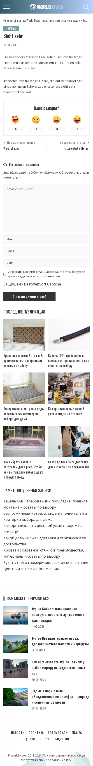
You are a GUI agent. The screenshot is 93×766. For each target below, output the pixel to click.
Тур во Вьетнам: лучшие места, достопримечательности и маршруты (60, 640)
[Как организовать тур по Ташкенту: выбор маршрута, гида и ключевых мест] (15, 668)
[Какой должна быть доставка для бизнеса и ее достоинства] (69, 441)
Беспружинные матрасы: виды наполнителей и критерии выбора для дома (23, 413)
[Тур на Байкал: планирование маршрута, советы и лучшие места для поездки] (15, 615)
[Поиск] (85, 7)
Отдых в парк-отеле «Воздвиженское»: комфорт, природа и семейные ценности (61, 696)
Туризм (11, 28)
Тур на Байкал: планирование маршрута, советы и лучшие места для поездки (58, 614)
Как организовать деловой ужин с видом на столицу (66, 411)
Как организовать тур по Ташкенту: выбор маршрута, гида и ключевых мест (58, 667)
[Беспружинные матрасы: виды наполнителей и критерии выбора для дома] (24, 388)
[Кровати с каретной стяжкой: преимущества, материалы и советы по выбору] (24, 335)
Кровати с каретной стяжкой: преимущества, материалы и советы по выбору (23, 360)
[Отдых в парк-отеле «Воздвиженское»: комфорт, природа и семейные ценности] (15, 697)
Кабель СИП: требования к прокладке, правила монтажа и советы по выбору (68, 360)
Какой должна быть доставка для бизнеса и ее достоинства (68, 464)
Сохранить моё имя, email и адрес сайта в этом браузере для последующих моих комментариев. (46, 274)
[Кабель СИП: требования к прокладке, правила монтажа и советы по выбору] (69, 335)
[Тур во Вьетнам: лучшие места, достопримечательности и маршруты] (15, 644)
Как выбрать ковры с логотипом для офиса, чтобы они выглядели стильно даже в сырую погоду (23, 469)
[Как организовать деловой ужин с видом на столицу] (69, 388)
